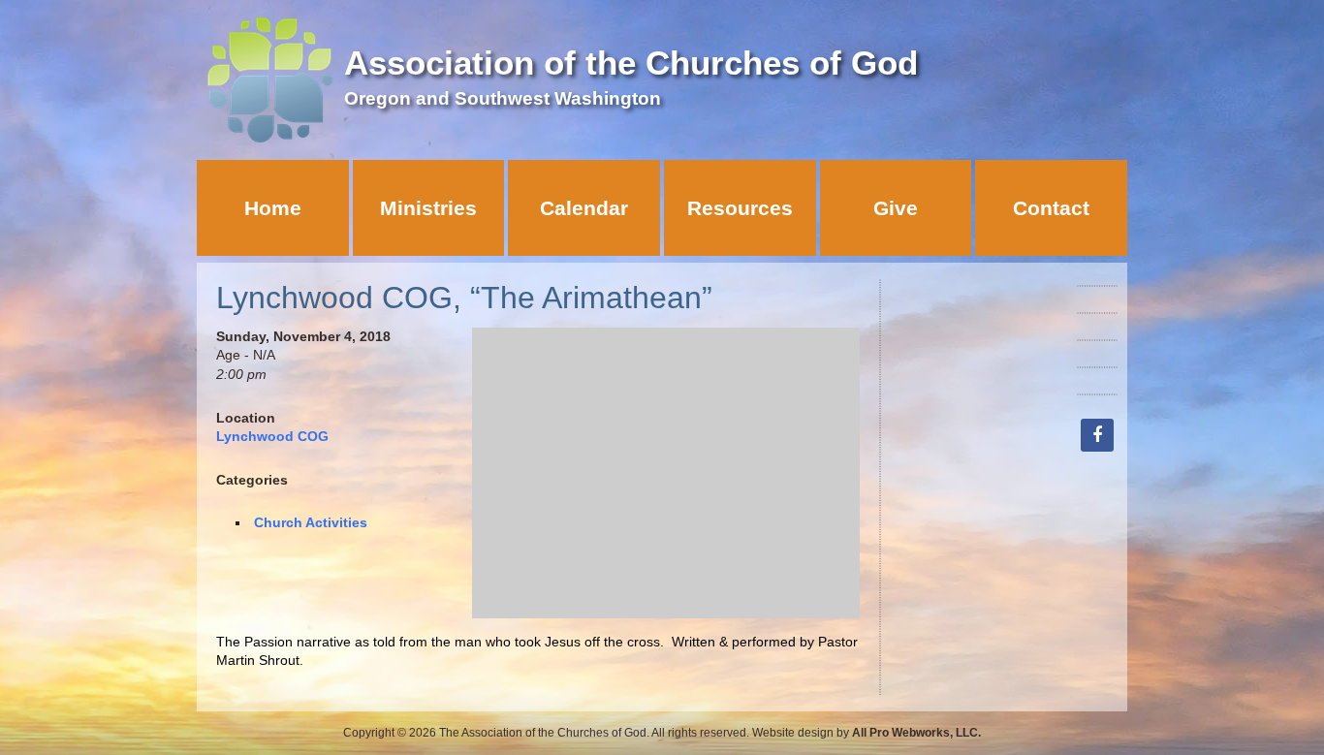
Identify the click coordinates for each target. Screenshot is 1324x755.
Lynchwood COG (272, 436)
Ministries (428, 208)
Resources (740, 208)
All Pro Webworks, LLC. (916, 732)
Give (895, 208)
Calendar (584, 208)
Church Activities (310, 522)
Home (272, 208)
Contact (1051, 208)
